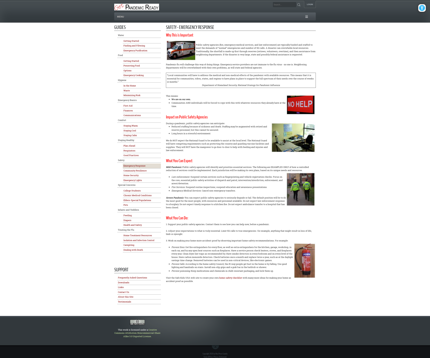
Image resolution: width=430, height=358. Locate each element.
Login (310, 4)
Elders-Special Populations (137, 200)
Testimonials (124, 301)
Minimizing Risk (131, 95)
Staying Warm (130, 125)
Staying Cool (129, 130)
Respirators (129, 150)
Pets (125, 204)
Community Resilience (135, 170)
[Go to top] (216, 347)
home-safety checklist (230, 277)
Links (121, 287)
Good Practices (131, 155)
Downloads (123, 282)
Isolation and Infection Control (138, 240)
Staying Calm (130, 135)
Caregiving (128, 244)
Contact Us (123, 292)
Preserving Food (131, 65)
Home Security (131, 175)
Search (298, 4)
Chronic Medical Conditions (137, 195)
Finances (128, 110)
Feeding (127, 215)
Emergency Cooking (133, 75)
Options (127, 70)
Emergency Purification (135, 50)
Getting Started (131, 40)
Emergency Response (134, 165)
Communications (132, 115)
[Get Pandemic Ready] (136, 6)
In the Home (129, 85)
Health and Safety (132, 224)
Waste (126, 90)
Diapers (127, 220)
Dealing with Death (133, 249)
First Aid (128, 105)
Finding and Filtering (134, 45)
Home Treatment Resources (137, 235)
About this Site (125, 296)
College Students (132, 190)
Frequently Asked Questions (132, 277)
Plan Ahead (129, 145)
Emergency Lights (132, 180)
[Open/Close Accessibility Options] (422, 8)
